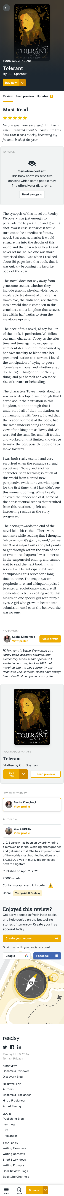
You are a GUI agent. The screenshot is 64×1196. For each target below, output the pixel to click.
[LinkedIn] (19, 1047)
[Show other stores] (22, 82)
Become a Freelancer (17, 1095)
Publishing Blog (13, 1118)
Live (5, 1130)
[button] (6, 1190)
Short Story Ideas (14, 1159)
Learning (9, 1124)
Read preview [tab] (24, 96)
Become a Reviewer (16, 1071)
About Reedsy (12, 1106)
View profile (50, 639)
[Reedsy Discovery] (11, 1040)
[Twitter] (5, 1047)
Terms (7, 1058)
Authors (8, 1089)
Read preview (45, 774)
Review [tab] (8, 96)
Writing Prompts (13, 1165)
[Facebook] (12, 1047)
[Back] (6, 7)
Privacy (18, 1058)
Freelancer (10, 1135)
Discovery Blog (13, 1076)
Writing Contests (14, 1154)
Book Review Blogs (15, 1171)
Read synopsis (32, 194)
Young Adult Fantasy (17, 60)
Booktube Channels (16, 1176)
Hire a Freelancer (14, 1100)
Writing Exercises (14, 1148)
